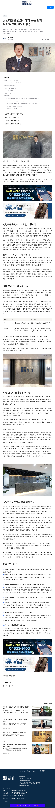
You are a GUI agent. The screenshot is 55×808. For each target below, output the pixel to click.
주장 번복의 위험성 (9, 90)
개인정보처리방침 (31, 771)
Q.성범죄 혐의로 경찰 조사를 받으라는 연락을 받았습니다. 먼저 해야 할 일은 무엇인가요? (23, 98)
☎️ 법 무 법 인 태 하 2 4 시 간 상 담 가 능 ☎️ (27, 805)
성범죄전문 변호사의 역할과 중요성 (11, 80)
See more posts (47, 703)
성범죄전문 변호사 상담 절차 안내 (10, 93)
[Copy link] (51, 39)
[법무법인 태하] (4, 38)
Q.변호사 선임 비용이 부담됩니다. (12, 108)
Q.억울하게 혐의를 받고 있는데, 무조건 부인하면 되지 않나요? (17, 101)
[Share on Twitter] (45, 39)
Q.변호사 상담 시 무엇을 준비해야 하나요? (14, 106)
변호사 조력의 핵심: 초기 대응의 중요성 (13, 83)
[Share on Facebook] (42, 39)
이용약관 (21, 771)
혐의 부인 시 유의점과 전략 (9, 85)
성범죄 (5, 15)
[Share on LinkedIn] (48, 39)
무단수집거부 (42, 771)
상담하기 (50, 7)
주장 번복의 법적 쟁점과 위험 (10, 88)
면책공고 (14, 771)
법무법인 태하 (10, 37)
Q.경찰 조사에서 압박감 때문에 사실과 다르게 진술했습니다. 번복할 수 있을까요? (21, 103)
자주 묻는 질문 (7, 95)
